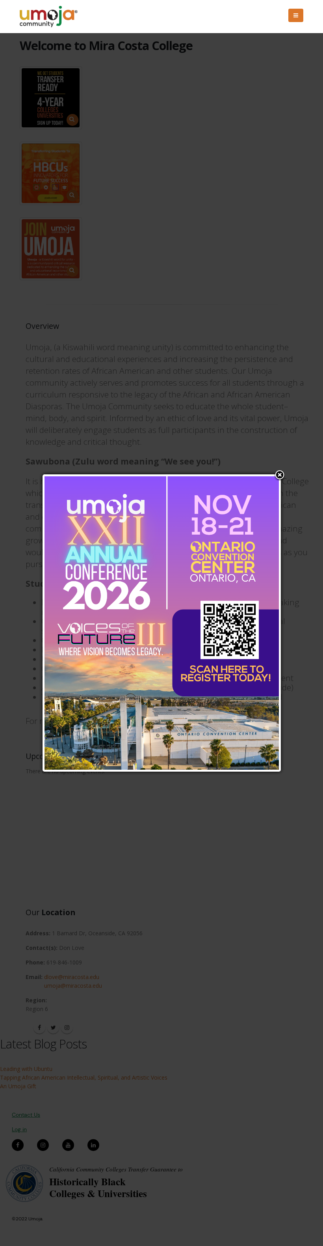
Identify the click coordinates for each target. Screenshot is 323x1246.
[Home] (52, 16)
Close (280, 475)
